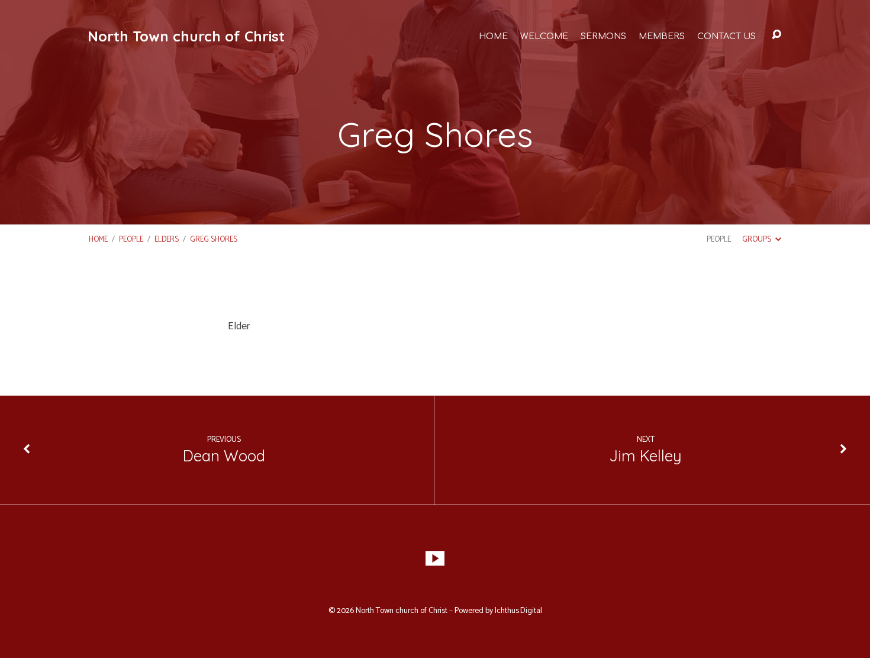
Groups (757, 239)
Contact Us (726, 36)
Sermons (603, 36)
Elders (166, 239)
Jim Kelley (645, 455)
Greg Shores (213, 239)
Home (493, 36)
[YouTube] (435, 558)
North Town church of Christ (186, 36)
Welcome (544, 36)
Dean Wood (224, 455)
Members (662, 36)
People (131, 239)
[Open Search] (776, 35)
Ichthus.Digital (518, 610)
